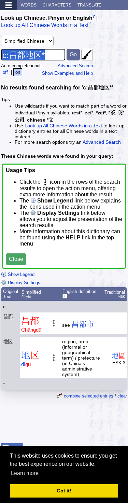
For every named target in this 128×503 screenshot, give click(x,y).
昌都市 (82, 324)
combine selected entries (88, 396)
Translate (89, 5)
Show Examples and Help (67, 73)
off (5, 72)
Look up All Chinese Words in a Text (44, 25)
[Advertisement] (72, 423)
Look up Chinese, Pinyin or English (47, 18)
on (17, 72)
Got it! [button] (64, 490)
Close (16, 259)
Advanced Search (75, 65)
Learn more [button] (25, 473)
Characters (57, 5)
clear (122, 396)
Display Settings (23, 282)
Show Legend (20, 274)
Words (29, 5)
